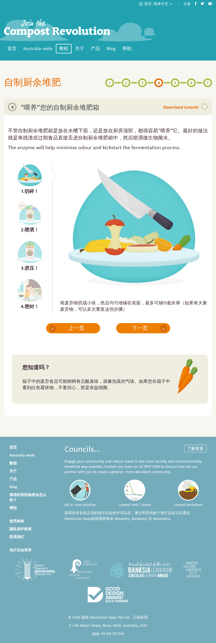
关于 (79, 48)
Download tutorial (184, 106)
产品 (95, 48)
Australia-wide (37, 48)
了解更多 (195, 448)
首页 (11, 48)
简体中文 (156, 3)
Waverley (122, 518)
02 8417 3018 (149, 466)
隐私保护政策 (20, 528)
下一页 (148, 328)
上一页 (67, 328)
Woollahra (161, 518)
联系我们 (16, 536)
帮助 (126, 48)
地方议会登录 (20, 549)
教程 (63, 48)
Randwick (139, 518)
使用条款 (16, 521)
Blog (111, 48)
